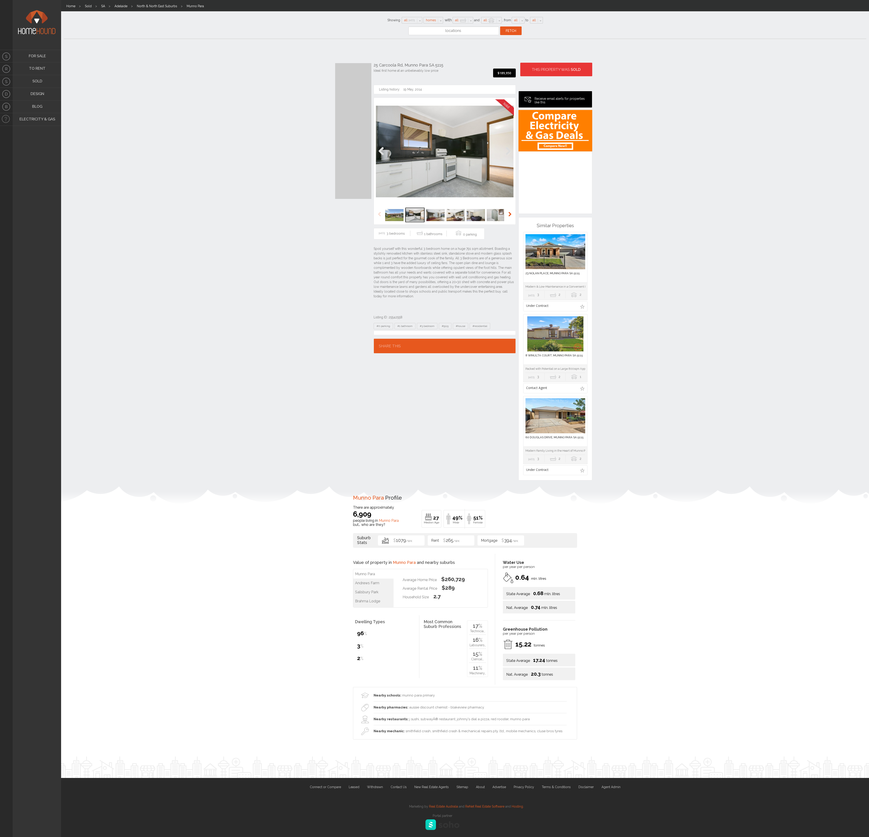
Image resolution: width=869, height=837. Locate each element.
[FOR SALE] (6, 56)
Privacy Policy (524, 787)
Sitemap (462, 787)
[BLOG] (6, 106)
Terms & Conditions (556, 787)
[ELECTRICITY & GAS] (6, 119)
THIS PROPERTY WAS (556, 69)
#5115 (445, 326)
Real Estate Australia (443, 806)
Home (70, 6)
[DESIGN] (6, 94)
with (448, 20)
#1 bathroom (405, 326)
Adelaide (121, 6)
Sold (88, 6)
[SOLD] (6, 81)
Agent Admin (611, 787)
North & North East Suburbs (157, 6)
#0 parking (383, 326)
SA (103, 6)
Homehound (6, 25)
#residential (480, 326)
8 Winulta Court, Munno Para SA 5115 (554, 355)
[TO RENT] (6, 68)
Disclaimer (586, 787)
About (480, 787)
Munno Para (195, 6)
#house (460, 326)
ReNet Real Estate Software (484, 806)
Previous (379, 218)
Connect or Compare (325, 787)
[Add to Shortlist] (582, 306)
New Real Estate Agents (431, 787)
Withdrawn (375, 787)
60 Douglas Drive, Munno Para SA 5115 (554, 437)
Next (511, 218)
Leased (354, 787)
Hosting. (518, 806)
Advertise (499, 787)
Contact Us (399, 787)
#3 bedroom (427, 326)
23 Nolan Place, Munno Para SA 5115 (552, 273)
